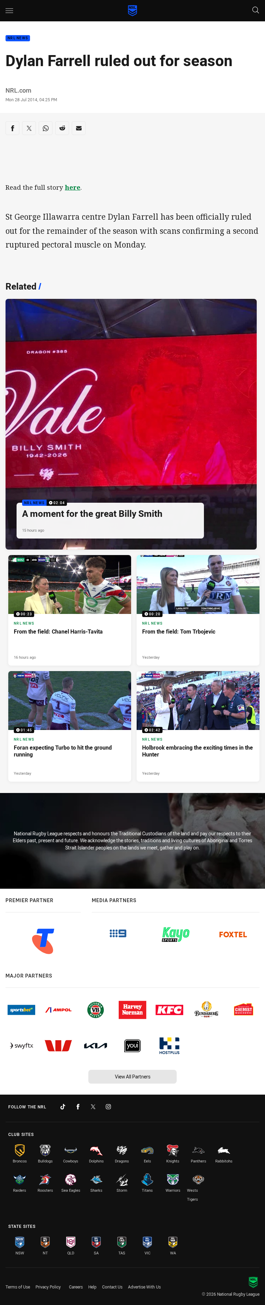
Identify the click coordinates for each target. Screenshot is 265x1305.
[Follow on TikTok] (63, 1106)
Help (92, 1287)
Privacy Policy (48, 1287)
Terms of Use (18, 1287)
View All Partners (132, 1076)
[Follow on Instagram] (108, 1106)
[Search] (255, 10)
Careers (76, 1287)
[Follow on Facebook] (78, 1106)
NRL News (18, 38)
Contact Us (112, 1287)
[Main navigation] (9, 10)
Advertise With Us (144, 1287)
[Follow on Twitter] (93, 1106)
